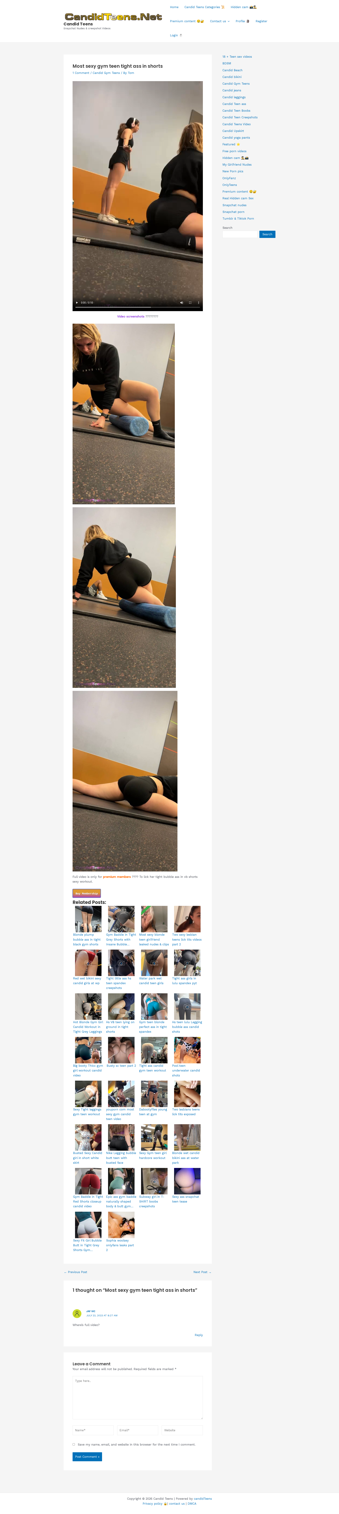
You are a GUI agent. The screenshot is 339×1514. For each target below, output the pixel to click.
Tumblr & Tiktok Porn (238, 218)
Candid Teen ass (234, 104)
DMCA (192, 1503)
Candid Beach (232, 70)
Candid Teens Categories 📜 (205, 7)
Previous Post (75, 1272)
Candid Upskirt (233, 131)
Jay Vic (90, 1311)
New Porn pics (232, 171)
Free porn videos (234, 151)
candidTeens (203, 1498)
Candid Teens (78, 24)
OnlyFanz (229, 178)
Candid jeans (231, 90)
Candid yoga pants (236, 137)
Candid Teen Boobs (236, 110)
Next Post (203, 1272)
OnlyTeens (229, 185)
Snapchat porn (233, 212)
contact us (177, 1503)
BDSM (226, 63)
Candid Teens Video (236, 124)
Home (174, 7)
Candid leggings (234, 97)
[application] (228, 21)
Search (227, 227)
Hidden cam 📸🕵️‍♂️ (244, 7)
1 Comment (81, 73)
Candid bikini (232, 77)
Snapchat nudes (234, 205)
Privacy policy (152, 1503)
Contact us (218, 21)
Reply (199, 1335)
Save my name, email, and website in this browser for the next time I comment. (136, 1444)
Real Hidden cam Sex (238, 198)
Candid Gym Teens (106, 73)
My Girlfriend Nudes (237, 164)
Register (261, 21)
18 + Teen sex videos (237, 56)
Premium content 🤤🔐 (187, 21)
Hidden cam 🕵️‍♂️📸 (235, 158)
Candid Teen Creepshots (240, 117)
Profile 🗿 (243, 21)
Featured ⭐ (231, 144)
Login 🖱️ (176, 35)
